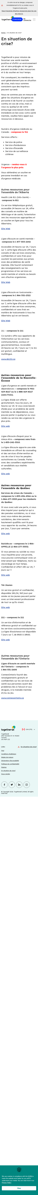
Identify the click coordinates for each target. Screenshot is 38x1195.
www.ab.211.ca (8, 359)
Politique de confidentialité (10, 764)
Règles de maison (7, 757)
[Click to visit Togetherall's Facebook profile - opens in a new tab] (4, 784)
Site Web (5, 228)
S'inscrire (17, 19)
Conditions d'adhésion (8, 754)
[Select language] (33, 729)
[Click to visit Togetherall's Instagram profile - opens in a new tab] (26, 784)
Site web (5, 426)
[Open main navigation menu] (34, 19)
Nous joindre (5, 774)
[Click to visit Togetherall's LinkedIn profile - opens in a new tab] (19, 784)
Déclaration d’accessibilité (10, 761)
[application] (19, 1180)
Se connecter (27, 19)
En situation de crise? (29, 747)
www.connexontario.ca (12, 698)
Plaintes (3, 767)
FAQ (2, 751)
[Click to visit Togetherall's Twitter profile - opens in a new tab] (12, 784)
